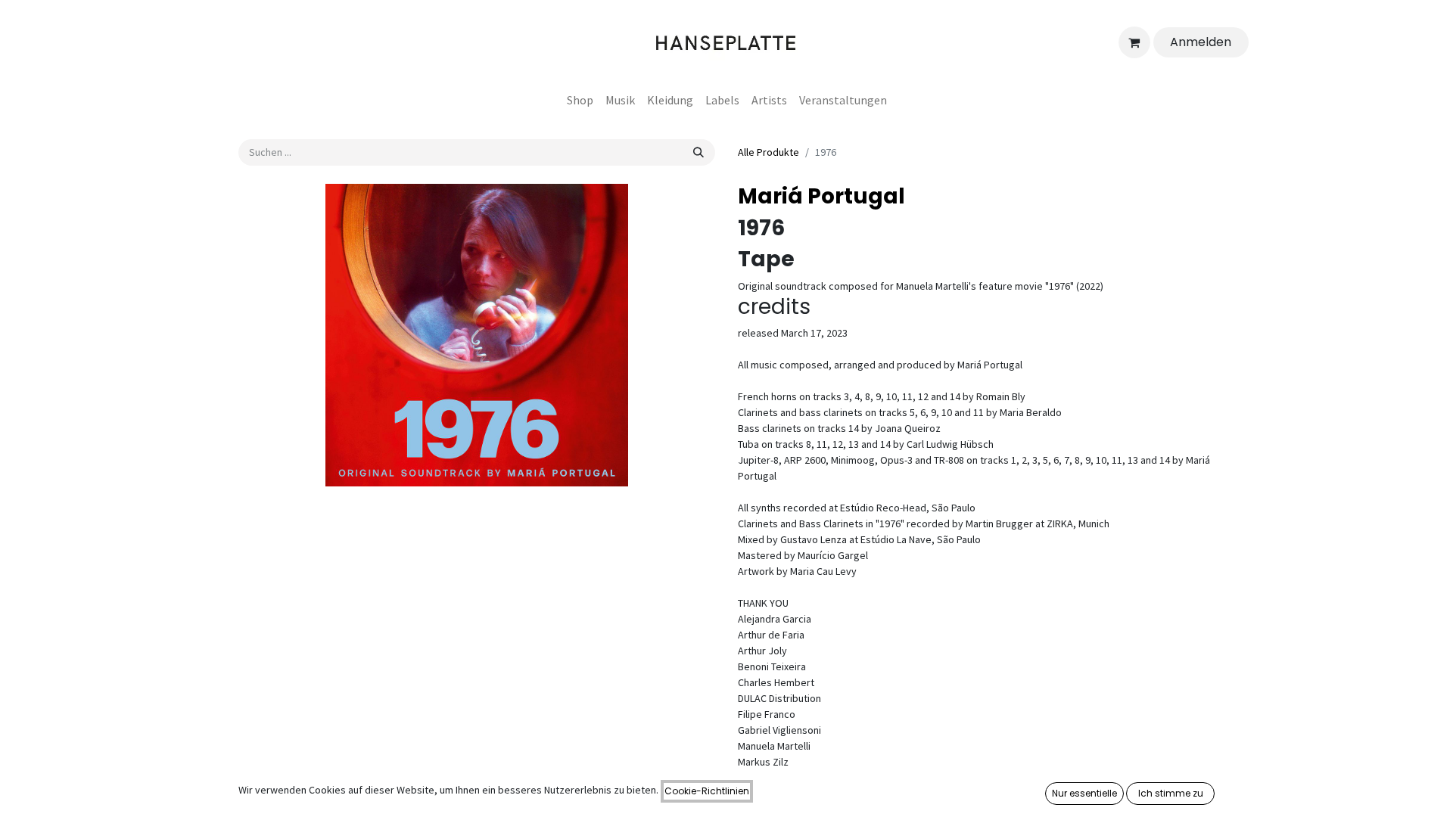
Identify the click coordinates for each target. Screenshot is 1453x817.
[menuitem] (580, 100)
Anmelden (1200, 42)
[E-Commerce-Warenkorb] (1134, 42)
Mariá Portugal (821, 196)
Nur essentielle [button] (1084, 793)
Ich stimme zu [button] (1170, 793)
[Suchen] (698, 152)
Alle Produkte (768, 152)
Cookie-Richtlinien (706, 790)
